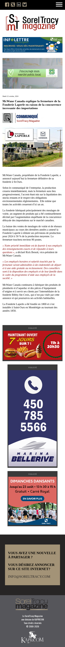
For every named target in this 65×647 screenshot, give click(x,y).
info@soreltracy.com (29, 577)
